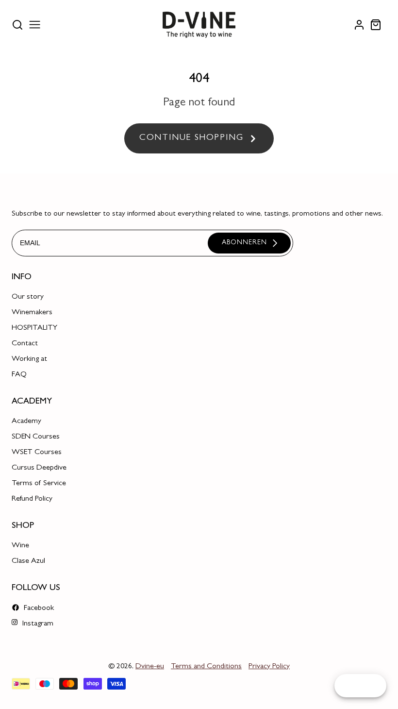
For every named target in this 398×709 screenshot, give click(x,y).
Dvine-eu (149, 667)
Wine (20, 546)
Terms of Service (39, 484)
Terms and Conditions (206, 667)
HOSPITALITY (34, 328)
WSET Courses (37, 452)
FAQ (19, 375)
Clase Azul (28, 561)
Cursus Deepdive (39, 468)
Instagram (36, 624)
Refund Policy (32, 499)
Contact (25, 344)
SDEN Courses (36, 437)
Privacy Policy (269, 667)
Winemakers (32, 313)
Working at (29, 359)
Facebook (38, 608)
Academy (26, 421)
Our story (28, 297)
